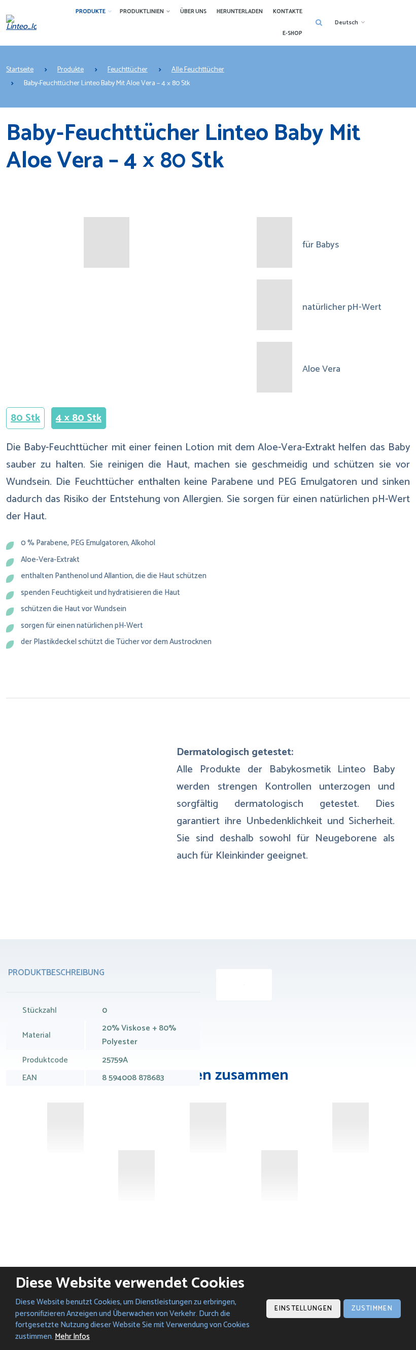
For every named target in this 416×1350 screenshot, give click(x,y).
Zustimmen (372, 1308)
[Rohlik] (208, 1128)
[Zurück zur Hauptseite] (21, 23)
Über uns (193, 11)
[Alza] (65, 1128)
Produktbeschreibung (56, 973)
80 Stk (25, 418)
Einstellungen (303, 1308)
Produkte (91, 11)
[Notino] (350, 1128)
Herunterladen (240, 11)
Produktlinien (142, 11)
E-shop (292, 33)
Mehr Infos (72, 1336)
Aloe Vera (321, 369)
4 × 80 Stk (78, 418)
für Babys (320, 245)
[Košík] (279, 1175)
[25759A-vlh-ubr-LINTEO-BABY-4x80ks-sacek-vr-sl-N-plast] (244, 985)
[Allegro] (136, 1175)
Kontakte (287, 11)
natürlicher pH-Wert (342, 307)
